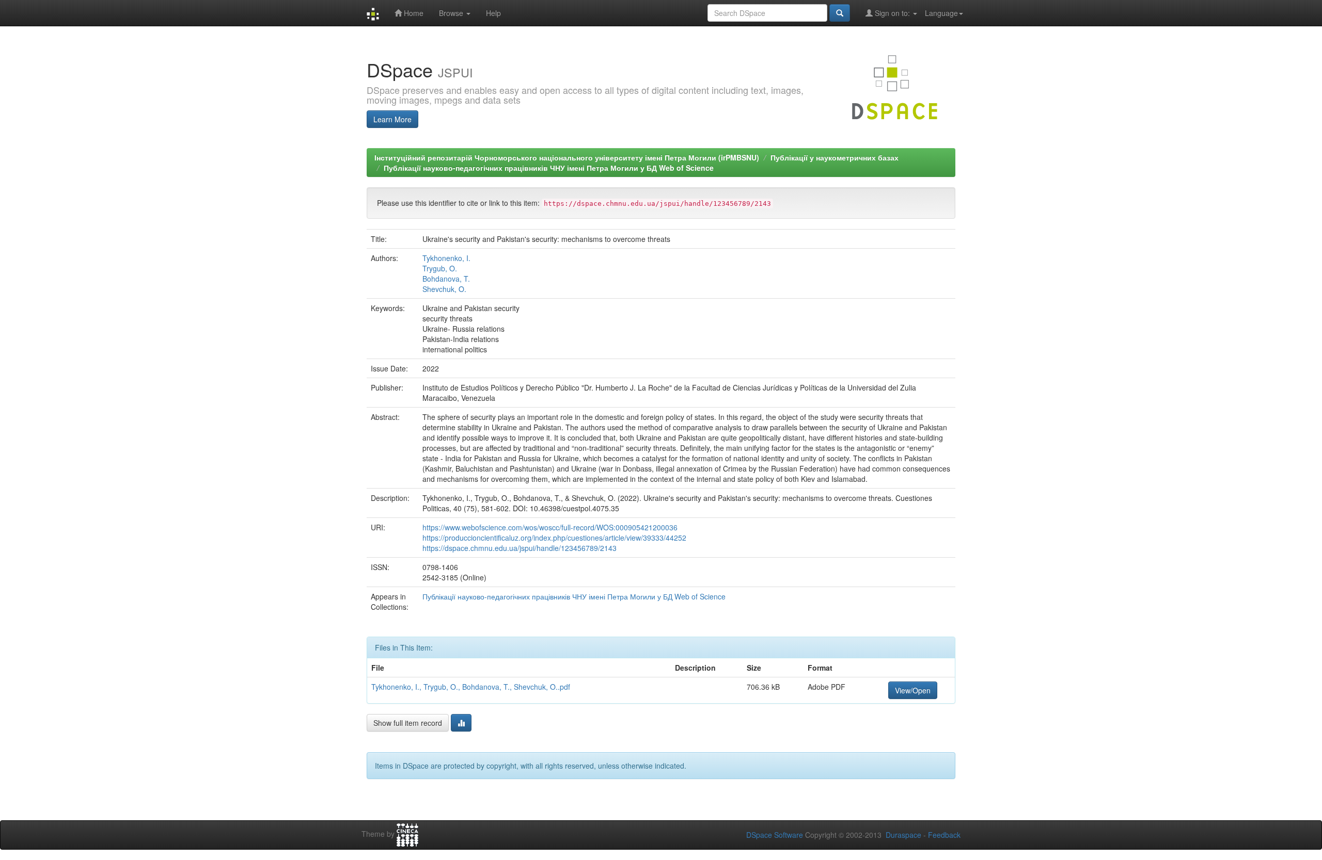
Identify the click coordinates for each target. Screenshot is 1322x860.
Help (493, 13)
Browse (452, 13)
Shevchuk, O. (444, 289)
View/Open (913, 690)
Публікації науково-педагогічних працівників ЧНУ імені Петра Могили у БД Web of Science (549, 168)
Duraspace (903, 835)
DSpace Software (774, 835)
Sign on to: (892, 13)
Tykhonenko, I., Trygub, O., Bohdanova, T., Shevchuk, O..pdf (470, 686)
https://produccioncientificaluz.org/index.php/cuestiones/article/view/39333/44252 (554, 537)
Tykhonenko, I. (446, 258)
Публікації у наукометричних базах (834, 157)
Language (941, 13)
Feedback (944, 835)
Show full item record (407, 723)
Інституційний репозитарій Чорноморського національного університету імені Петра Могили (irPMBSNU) (566, 157)
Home (412, 13)
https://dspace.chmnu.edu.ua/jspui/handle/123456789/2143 (519, 548)
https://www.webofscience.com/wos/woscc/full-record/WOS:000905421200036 (550, 527)
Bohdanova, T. (446, 278)
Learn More (392, 119)
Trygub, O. (439, 268)
